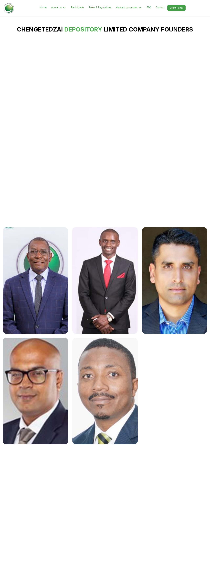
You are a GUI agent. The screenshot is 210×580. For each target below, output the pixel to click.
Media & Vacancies (126, 7)
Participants (77, 7)
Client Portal (176, 7)
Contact (160, 7)
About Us (56, 7)
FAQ (149, 7)
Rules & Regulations (100, 7)
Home (43, 7)
